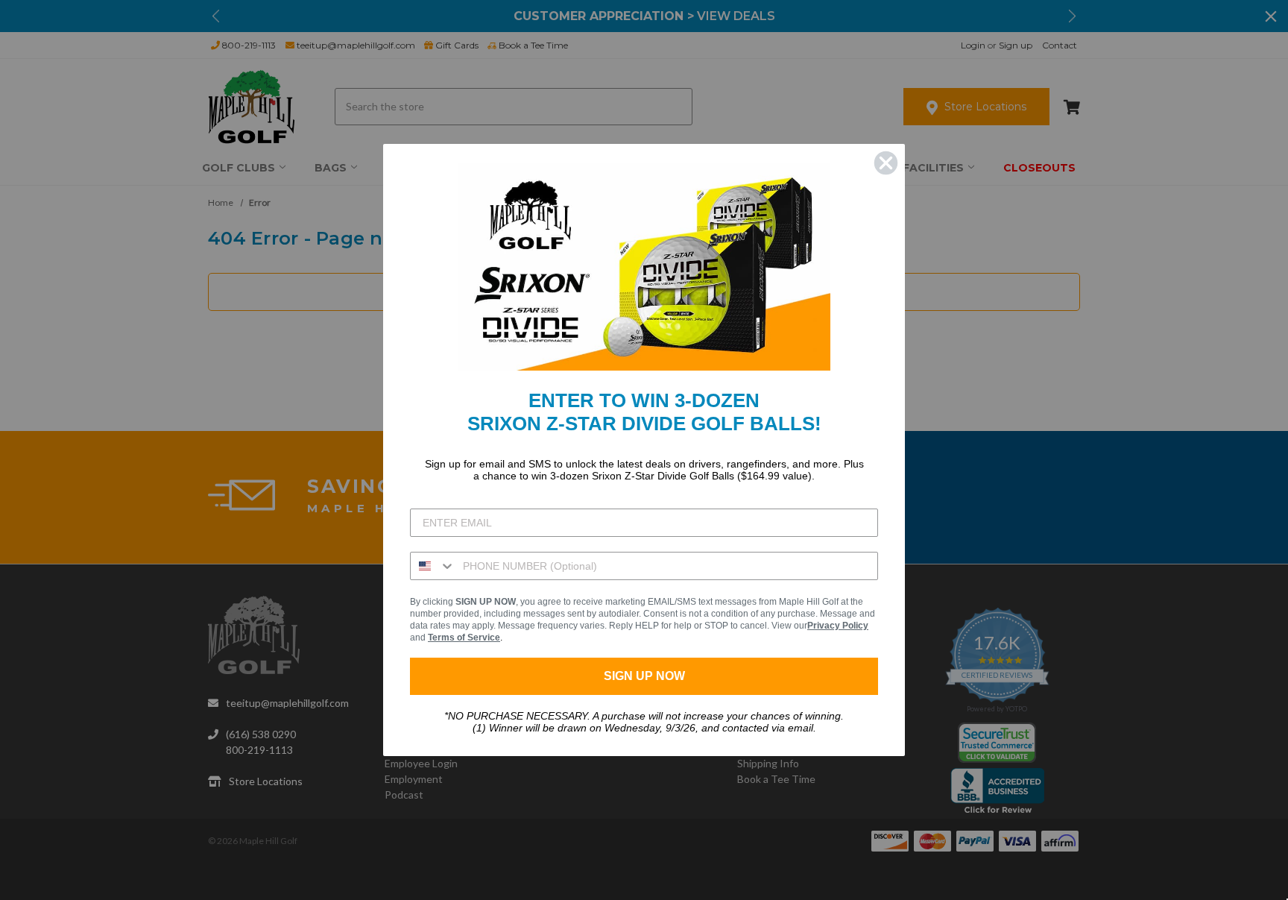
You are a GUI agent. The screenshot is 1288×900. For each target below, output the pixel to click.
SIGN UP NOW (644, 676)
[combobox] (433, 566)
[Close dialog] (886, 163)
